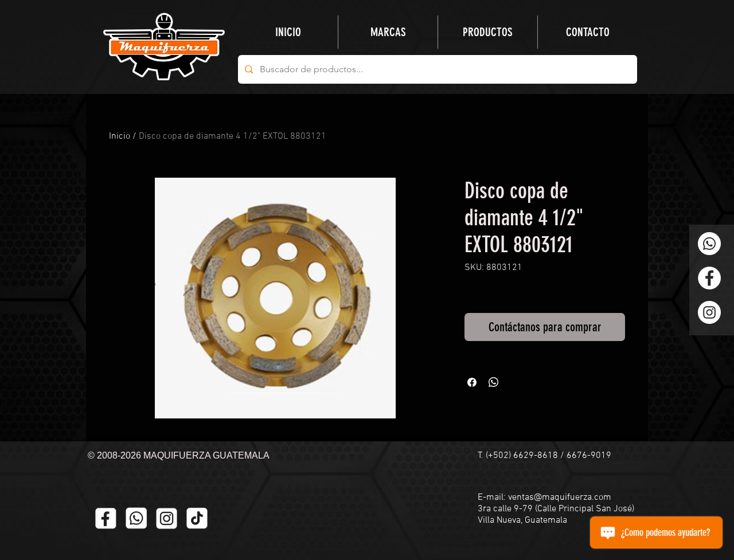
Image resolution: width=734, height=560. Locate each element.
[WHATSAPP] (136, 518)
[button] (487, 32)
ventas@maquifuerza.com (559, 497)
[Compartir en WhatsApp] (494, 382)
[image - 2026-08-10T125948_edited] (166, 518)
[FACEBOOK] (106, 518)
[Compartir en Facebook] (472, 382)
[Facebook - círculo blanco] (709, 278)
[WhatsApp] (709, 243)
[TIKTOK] (197, 518)
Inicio (119, 136)
